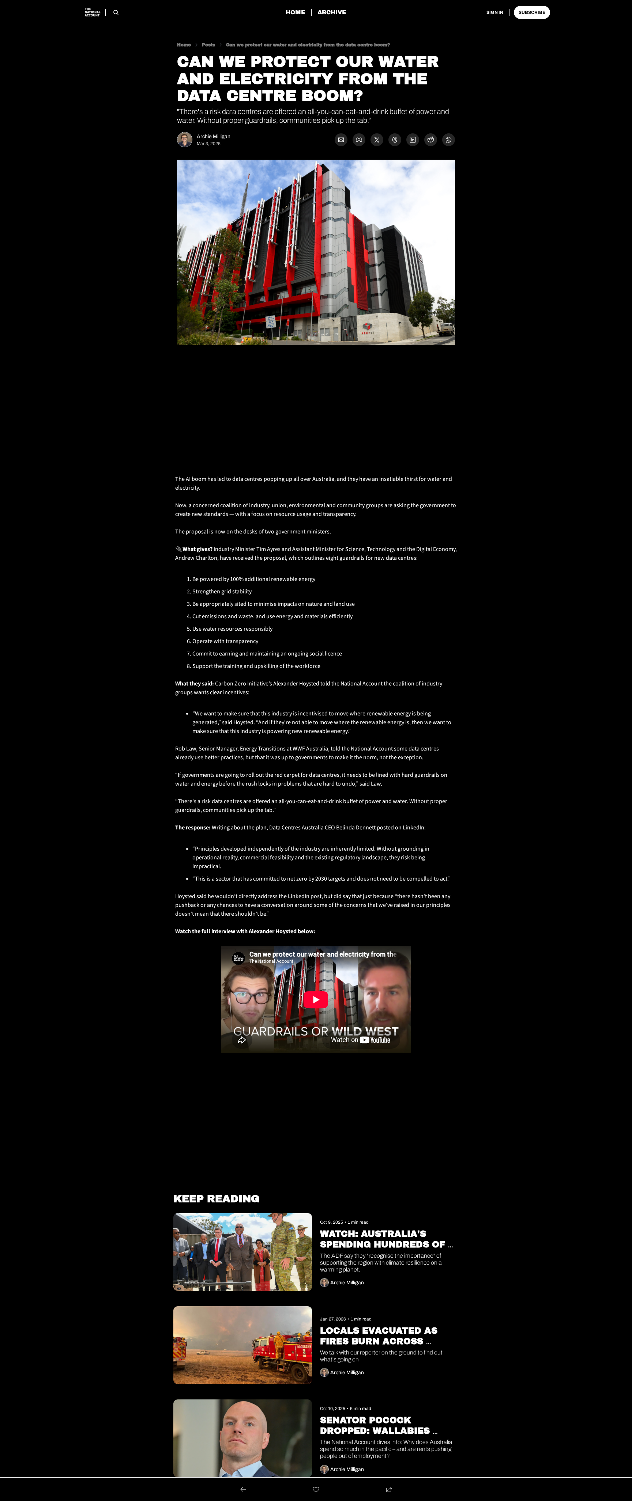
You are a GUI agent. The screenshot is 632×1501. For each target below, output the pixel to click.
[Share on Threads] (394, 139)
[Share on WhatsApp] (448, 139)
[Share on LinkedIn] (412, 139)
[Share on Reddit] (430, 139)
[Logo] (92, 12)
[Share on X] (376, 139)
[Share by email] (341, 139)
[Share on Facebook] (359, 139)
